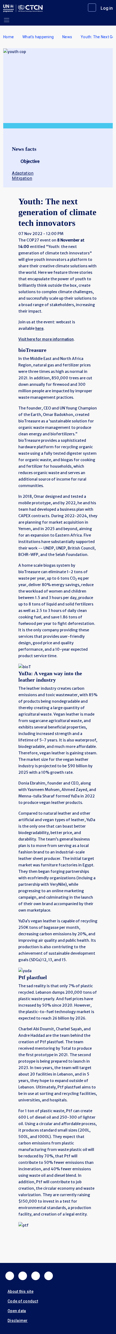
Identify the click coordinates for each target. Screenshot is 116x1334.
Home (8, 37)
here (39, 328)
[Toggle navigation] (6, 20)
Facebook (10, 1276)
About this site (20, 1291)
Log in (107, 8)
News (67, 37)
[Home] (23, 8)
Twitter (23, 1276)
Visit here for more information (46, 339)
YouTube (48, 1276)
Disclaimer (18, 1320)
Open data (17, 1311)
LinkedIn (35, 1276)
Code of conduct (23, 1301)
